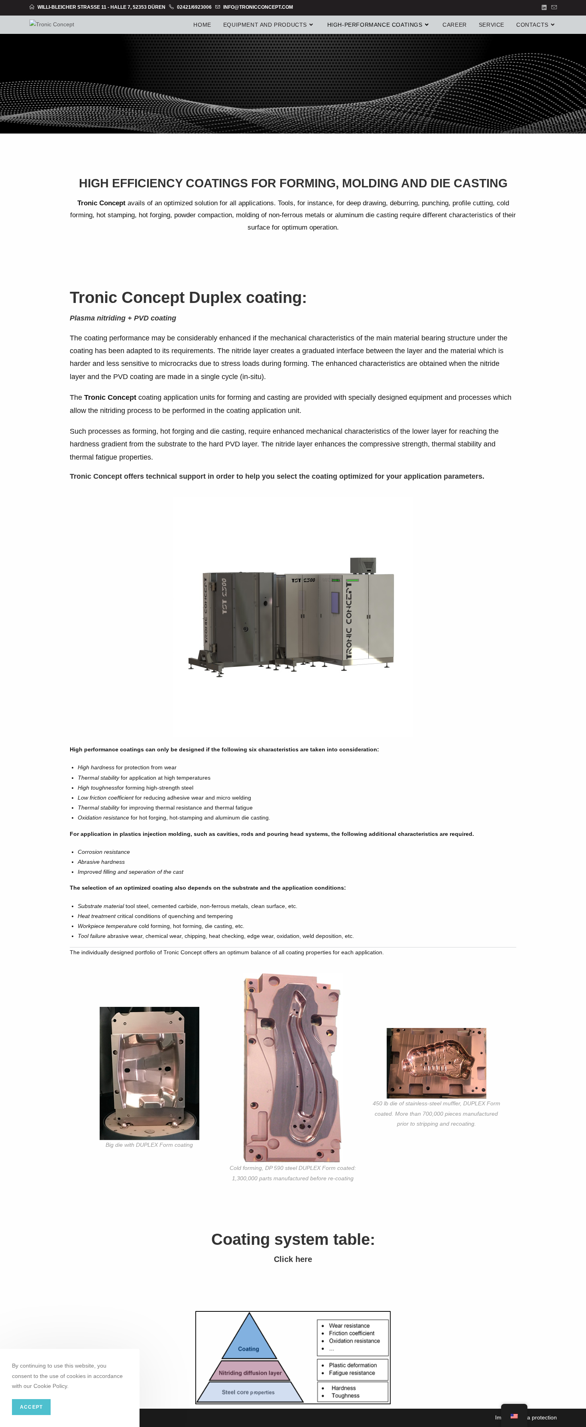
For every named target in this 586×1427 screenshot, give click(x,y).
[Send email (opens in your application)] (553, 8)
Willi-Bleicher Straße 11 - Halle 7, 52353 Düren (101, 7)
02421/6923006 (194, 7)
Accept (31, 1407)
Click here (293, 1259)
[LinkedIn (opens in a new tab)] (544, 8)
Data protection (537, 1417)
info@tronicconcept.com (257, 7)
